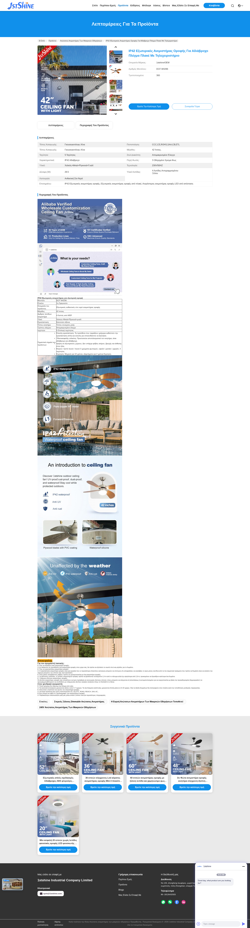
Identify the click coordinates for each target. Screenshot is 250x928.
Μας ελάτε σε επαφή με (185, 5)
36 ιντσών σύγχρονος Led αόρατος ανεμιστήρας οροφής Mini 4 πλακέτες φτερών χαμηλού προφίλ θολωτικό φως (103, 780)
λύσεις (157, 5)
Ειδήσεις (135, 5)
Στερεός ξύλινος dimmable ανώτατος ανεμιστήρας (79, 702)
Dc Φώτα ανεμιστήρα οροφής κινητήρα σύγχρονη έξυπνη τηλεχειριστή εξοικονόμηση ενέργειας (191, 780)
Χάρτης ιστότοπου (59, 923)
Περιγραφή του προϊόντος (94, 125)
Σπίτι (95, 5)
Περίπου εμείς (108, 5)
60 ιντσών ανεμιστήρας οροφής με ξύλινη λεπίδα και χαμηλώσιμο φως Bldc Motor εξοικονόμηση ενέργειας (147, 780)
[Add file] (198, 924)
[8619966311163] (163, 902)
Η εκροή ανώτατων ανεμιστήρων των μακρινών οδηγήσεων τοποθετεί (147, 702)
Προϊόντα (123, 5)
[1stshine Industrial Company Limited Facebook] (176, 902)
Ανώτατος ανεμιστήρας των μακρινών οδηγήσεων (81, 41)
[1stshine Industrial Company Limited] (21, 5)
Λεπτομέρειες (55, 125)
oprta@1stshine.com (52, 893)
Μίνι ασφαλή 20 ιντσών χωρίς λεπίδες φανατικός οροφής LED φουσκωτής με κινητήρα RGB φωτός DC (58, 842)
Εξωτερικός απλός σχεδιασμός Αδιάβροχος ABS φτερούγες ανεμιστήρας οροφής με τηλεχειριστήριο (58, 780)
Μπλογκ (146, 5)
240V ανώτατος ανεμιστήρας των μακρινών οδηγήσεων (67, 707)
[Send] (243, 924)
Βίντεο (166, 5)
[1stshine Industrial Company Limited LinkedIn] (183, 902)
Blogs (121, 890)
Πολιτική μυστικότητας (43, 923)
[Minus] (243, 866)
